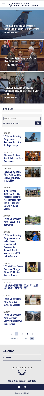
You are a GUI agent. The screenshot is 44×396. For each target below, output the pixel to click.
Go (32, 338)
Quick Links (8, 351)
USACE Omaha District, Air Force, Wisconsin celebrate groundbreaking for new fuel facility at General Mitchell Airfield (12, 199)
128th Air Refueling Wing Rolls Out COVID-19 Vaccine (12, 301)
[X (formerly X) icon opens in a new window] (25, 387)
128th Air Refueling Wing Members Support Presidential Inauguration (12, 319)
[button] (3, 5)
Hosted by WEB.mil (22, 393)
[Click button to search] (38, 122)
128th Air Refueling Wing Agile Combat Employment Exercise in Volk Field (12, 176)
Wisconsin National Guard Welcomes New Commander (13, 158)
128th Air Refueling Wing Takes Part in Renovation (12, 222)
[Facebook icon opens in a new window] (19, 387)
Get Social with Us (22, 367)
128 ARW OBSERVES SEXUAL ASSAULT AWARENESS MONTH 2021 (20, 287)
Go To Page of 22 (19, 338)
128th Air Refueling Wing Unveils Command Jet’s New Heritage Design (12, 140)
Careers (7, 357)
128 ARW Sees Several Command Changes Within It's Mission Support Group (13, 270)
